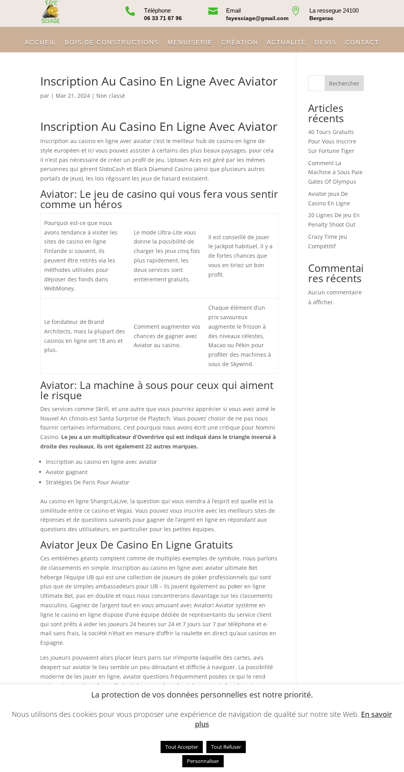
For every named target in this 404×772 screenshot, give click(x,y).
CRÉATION (239, 43)
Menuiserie (190, 43)
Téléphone (157, 10)
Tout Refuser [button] (226, 746)
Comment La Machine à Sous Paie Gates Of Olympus (335, 172)
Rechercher (344, 83)
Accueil (40, 43)
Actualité (286, 43)
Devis (326, 43)
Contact (362, 43)
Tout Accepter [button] (181, 746)
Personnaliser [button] (203, 761)
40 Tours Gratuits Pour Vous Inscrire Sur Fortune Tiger (332, 141)
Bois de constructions (112, 43)
